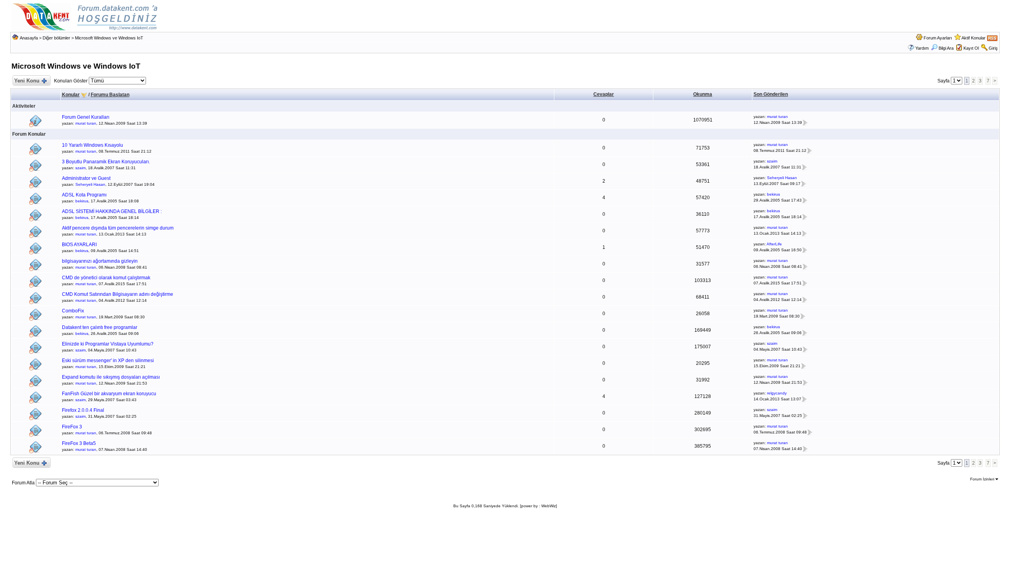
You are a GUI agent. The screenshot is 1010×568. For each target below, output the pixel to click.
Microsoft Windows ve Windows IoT (109, 38)
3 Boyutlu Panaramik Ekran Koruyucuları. (106, 161)
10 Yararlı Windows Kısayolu (92, 145)
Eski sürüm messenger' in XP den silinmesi (108, 360)
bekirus (81, 201)
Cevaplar (603, 94)
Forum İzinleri (982, 479)
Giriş (993, 48)
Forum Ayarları (938, 38)
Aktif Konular (973, 38)
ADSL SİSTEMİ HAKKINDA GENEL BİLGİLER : (112, 211)
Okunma (702, 94)
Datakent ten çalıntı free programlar (99, 327)
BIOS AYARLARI (79, 244)
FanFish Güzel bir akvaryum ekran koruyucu (109, 393)
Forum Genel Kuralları (85, 117)
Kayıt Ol (971, 48)
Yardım (922, 48)
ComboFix (73, 311)
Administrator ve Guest (86, 178)
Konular (71, 94)
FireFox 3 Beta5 (79, 443)
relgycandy (777, 393)
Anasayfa (29, 38)
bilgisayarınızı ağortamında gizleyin (100, 261)
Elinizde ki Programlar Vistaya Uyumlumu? (107, 344)
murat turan (85, 123)
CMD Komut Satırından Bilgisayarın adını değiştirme (117, 294)
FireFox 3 (72, 427)
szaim (80, 168)
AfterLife (774, 244)
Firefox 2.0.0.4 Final (83, 410)
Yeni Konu (27, 81)
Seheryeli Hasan (90, 184)
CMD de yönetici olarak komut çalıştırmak (106, 277)
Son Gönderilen (771, 94)
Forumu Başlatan (110, 94)
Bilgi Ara (946, 48)
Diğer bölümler (56, 38)
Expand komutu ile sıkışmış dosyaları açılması (111, 377)
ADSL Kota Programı (84, 195)
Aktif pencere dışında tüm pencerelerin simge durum (118, 228)
